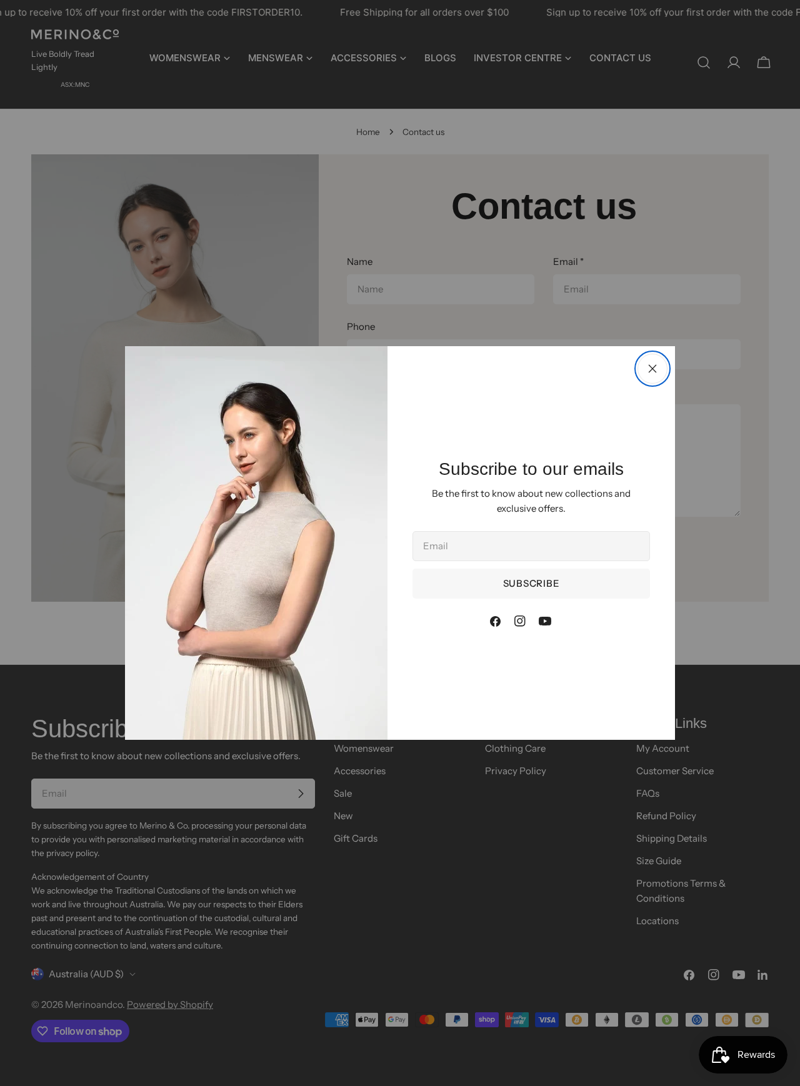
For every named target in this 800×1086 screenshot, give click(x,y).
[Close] (653, 369)
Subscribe (531, 583)
